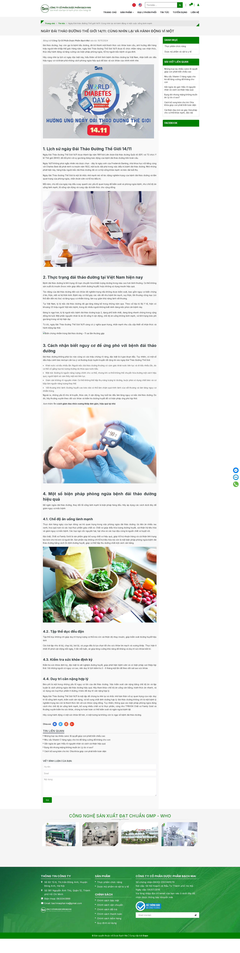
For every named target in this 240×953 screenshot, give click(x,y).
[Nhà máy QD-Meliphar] (139, 834)
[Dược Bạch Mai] (66, 8)
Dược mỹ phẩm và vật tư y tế (178, 51)
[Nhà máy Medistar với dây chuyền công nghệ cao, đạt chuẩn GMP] (100, 834)
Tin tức (164, 12)
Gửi (47, 800)
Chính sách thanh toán (109, 914)
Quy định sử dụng (106, 923)
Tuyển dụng (180, 12)
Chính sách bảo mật (108, 900)
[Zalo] (236, 477)
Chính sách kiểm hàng (109, 918)
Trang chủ (110, 12)
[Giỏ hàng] (190, 4)
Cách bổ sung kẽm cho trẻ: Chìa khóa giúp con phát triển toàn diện (75, 751)
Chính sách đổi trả (107, 909)
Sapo (145, 935)
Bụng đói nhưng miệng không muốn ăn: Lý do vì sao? (68, 747)
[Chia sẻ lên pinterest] (66, 724)
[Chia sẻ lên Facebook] (55, 724)
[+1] (72, 724)
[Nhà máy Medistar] (60, 834)
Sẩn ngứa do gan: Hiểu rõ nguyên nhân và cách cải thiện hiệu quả (75, 743)
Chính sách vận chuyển (110, 905)
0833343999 (63, 898)
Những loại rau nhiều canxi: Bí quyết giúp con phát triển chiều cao (74, 736)
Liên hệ (195, 12)
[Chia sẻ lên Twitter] (60, 724)
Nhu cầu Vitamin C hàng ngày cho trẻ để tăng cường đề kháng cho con (77, 740)
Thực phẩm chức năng (175, 46)
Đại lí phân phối (147, 12)
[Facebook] (236, 470)
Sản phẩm (126, 12)
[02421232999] (236, 484)
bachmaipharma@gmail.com (66, 903)
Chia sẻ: (47, 724)
